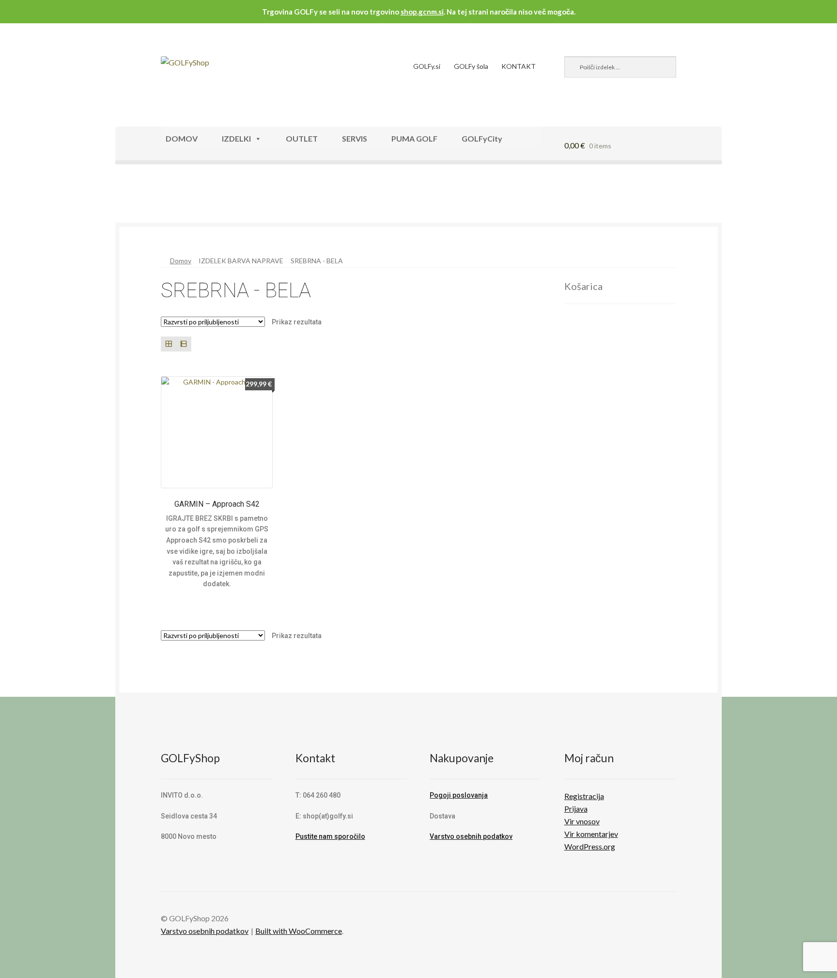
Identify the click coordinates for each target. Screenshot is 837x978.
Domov (180, 261)
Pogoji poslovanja (459, 795)
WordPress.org (589, 846)
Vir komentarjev (591, 833)
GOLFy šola (471, 66)
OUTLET (302, 138)
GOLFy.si (426, 66)
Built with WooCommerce (298, 930)
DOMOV (182, 138)
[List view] (183, 344)
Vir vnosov (582, 821)
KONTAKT (518, 66)
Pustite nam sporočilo (330, 836)
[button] (146, 198)
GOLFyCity (482, 138)
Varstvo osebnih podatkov (471, 836)
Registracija (584, 796)
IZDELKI (236, 138)
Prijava (576, 808)
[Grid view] (168, 344)
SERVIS (354, 138)
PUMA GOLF (414, 138)
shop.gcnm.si (422, 11)
